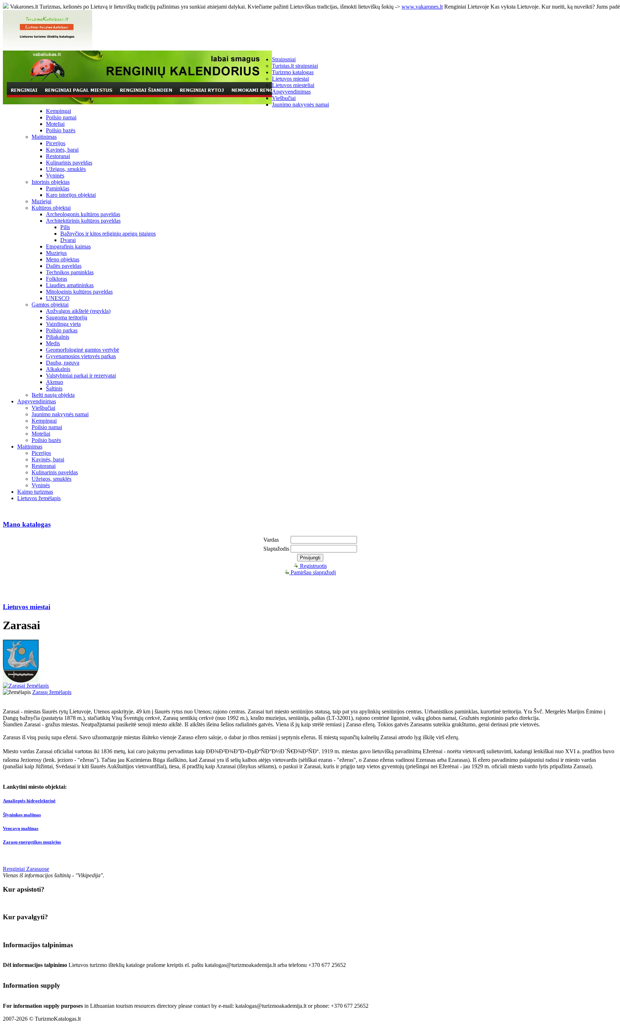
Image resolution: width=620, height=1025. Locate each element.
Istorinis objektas (51, 182)
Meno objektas (62, 259)
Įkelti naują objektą (53, 395)
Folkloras (56, 279)
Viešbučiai (284, 98)
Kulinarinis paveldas (69, 163)
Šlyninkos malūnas (22, 814)
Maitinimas (44, 137)
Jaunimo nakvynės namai (300, 104)
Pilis (65, 227)
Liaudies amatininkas (70, 285)
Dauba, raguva (62, 363)
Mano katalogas (27, 524)
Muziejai (41, 201)
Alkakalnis (58, 369)
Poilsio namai (61, 117)
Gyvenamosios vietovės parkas (81, 356)
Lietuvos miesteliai (293, 85)
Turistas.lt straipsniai (295, 66)
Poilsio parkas (62, 330)
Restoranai (58, 156)
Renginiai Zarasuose (26, 869)
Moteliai (55, 124)
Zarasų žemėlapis (51, 692)
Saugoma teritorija (66, 317)
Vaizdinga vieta (63, 324)
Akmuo (54, 382)
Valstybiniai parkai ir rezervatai (81, 375)
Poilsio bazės (60, 130)
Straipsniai (284, 59)
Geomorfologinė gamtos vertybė (82, 350)
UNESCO (58, 298)
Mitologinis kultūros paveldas (79, 292)
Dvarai (68, 240)
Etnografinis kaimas (68, 246)
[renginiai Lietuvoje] (137, 102)
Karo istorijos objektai (71, 195)
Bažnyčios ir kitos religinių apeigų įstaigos (108, 234)
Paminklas (57, 188)
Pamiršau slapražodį (312, 572)
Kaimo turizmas (35, 492)
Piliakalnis (57, 337)
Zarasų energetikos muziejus (32, 842)
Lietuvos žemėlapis (39, 498)
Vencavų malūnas (20, 828)
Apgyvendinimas (291, 92)
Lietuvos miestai (290, 79)
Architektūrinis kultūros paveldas (83, 221)
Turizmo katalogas (293, 72)
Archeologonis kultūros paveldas (83, 214)
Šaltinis (54, 388)
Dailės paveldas (63, 266)
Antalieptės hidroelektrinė (29, 800)
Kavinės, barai (62, 150)
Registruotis (313, 566)
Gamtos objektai (50, 305)
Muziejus (56, 253)
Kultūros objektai (51, 208)
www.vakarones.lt (422, 7)
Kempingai (58, 111)
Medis (53, 343)
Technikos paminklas (70, 272)
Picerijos (55, 143)
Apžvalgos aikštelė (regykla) (78, 311)
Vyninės (55, 175)
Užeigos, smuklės (66, 169)
